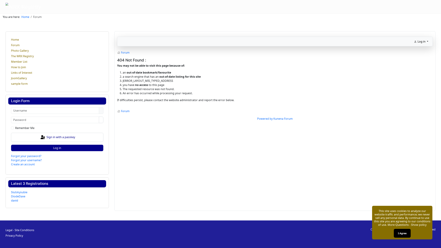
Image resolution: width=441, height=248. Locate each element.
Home (15, 40)
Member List (19, 62)
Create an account (23, 164)
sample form (19, 84)
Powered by (265, 119)
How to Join (18, 67)
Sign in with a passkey (60, 137)
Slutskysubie (19, 192)
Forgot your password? (26, 156)
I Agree (402, 233)
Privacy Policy (14, 235)
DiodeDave (18, 196)
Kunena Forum (283, 119)
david (14, 200)
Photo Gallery (20, 51)
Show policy (419, 225)
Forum (15, 45)
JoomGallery (19, 78)
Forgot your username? (26, 160)
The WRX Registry (22, 56)
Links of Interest (21, 73)
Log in (57, 148)
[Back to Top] (436, 243)
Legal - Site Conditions (20, 230)
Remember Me (24, 128)
